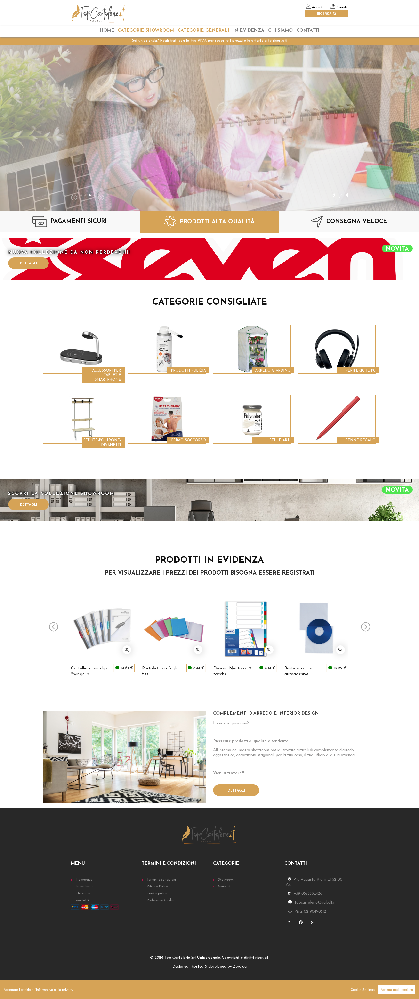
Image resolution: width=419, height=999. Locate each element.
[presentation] (74, 198)
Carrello (342, 7)
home (107, 30)
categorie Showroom (146, 30)
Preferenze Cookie (160, 900)
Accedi (317, 7)
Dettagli (28, 263)
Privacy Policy (157, 886)
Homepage (84, 880)
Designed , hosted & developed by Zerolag (209, 967)
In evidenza (84, 886)
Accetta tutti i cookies (397, 989)
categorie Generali (203, 30)
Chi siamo (83, 893)
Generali (224, 886)
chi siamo (280, 30)
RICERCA (325, 14)
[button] (81, 195)
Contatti (308, 30)
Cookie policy (157, 893)
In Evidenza (248, 30)
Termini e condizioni (161, 880)
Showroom (226, 880)
